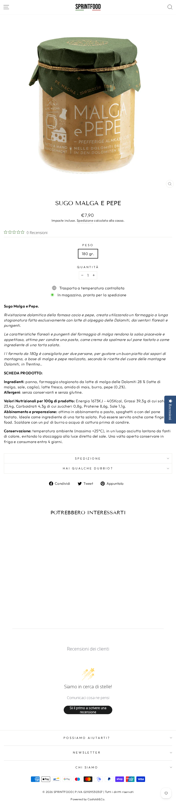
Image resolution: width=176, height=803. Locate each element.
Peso (88, 245)
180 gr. (88, 253)
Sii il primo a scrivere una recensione (88, 710)
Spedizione (85, 220)
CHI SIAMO (87, 767)
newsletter (87, 752)
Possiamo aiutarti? (86, 738)
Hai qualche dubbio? (88, 468)
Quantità (88, 267)
